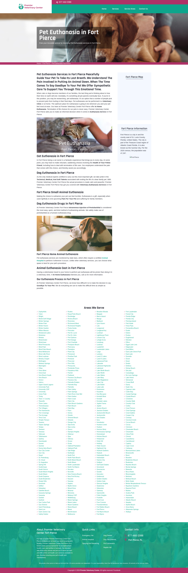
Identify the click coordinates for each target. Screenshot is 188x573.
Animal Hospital (88, 539)
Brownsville (130, 453)
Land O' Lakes (102, 356)
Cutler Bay (129, 392)
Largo (99, 352)
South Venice (43, 469)
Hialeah (99, 453)
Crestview (129, 399)
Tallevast (42, 434)
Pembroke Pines (73, 368)
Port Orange (72, 340)
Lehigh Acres (101, 340)
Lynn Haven (101, 323)
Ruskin (70, 311)
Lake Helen (130, 377)
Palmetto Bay (72, 384)
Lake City (100, 382)
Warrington (42, 366)
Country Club (130, 403)
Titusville (42, 401)
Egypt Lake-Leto (131, 344)
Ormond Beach (73, 417)
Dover (128, 359)
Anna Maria (130, 507)
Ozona (70, 413)
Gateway (100, 490)
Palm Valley (72, 389)
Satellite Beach (44, 490)
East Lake (129, 354)
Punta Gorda (72, 328)
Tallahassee (43, 436)
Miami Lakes (72, 502)
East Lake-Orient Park (133, 352)
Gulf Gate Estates (103, 465)
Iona (98, 420)
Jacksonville (101, 415)
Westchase (42, 342)
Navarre (70, 479)
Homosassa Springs (104, 432)
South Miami (43, 474)
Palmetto (71, 387)
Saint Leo (42, 509)
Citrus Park (129, 434)
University (42, 392)
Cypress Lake (130, 389)
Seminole (42, 483)
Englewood (130, 337)
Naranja (70, 481)
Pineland (71, 359)
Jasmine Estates (102, 410)
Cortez (128, 406)
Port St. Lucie (72, 333)
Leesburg (100, 342)
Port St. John (72, 335)
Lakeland (100, 368)
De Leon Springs (131, 375)
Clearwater (129, 432)
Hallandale (100, 457)
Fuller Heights (101, 495)
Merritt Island (72, 512)
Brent (127, 455)
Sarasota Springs (45, 493)
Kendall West (101, 396)
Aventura (129, 495)
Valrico (41, 382)
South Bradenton (44, 479)
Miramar (70, 490)
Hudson (99, 427)
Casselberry (130, 439)
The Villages (43, 408)
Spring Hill (42, 465)
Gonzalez (100, 474)
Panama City (72, 380)
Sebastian (42, 488)
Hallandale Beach (103, 455)
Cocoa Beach (130, 422)
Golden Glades (102, 479)
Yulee (41, 314)
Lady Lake (100, 387)
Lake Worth (101, 373)
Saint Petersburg (44, 507)
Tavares (41, 422)
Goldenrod (100, 476)
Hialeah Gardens (102, 450)
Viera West (42, 370)
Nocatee (71, 469)
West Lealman (44, 356)
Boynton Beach (131, 465)
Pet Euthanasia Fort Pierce (61, 63)
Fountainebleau (102, 505)
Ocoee (70, 441)
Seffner (41, 486)
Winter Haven (43, 326)
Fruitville (100, 497)
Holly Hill (100, 441)
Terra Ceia (42, 417)
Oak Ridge (71, 450)
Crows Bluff (130, 382)
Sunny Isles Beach (45, 448)
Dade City (129, 387)
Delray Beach (130, 368)
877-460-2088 (65, 2)
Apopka (128, 502)
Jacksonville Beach (103, 413)
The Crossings (44, 413)
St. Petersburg (43, 457)
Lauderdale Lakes (103, 349)
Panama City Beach (75, 377)
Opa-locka (71, 424)
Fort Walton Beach (103, 507)
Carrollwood (130, 441)
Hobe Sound (101, 446)
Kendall (99, 399)
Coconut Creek (131, 420)
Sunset (41, 443)
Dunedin (129, 356)
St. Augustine (43, 462)
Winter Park (43, 323)
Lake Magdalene (102, 380)
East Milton (129, 349)
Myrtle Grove (72, 486)
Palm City (71, 401)
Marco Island (101, 316)
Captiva (128, 443)
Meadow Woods (102, 311)
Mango (99, 319)
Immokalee (100, 422)
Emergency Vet (87, 535)
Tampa (41, 427)
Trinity (41, 396)
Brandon (129, 457)
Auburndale (130, 497)
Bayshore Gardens (132, 486)
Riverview (71, 321)
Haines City (101, 460)
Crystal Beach (131, 396)
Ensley (128, 335)
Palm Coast (72, 399)
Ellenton (129, 340)
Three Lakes (43, 403)
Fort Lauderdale (131, 311)
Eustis (128, 330)
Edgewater (129, 347)
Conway (129, 417)
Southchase (43, 467)
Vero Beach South (45, 375)
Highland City (101, 448)
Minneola (71, 493)
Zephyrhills (42, 311)
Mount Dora (72, 488)
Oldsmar (71, 434)
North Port (71, 455)
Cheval (128, 436)
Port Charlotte (72, 342)
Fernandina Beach (132, 328)
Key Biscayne (101, 394)
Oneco (70, 429)
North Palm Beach (74, 457)
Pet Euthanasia (109, 543)
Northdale (71, 453)
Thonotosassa (43, 406)
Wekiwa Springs (44, 363)
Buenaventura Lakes (133, 450)
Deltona (128, 366)
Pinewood (71, 354)
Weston (41, 337)
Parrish (70, 373)
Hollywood (100, 439)
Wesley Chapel (44, 359)
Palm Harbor (72, 396)
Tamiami (41, 429)
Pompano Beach (73, 344)
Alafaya (128, 512)
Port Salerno (72, 337)
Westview (42, 335)
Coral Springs (130, 410)
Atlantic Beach (131, 500)
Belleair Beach (131, 479)
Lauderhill (100, 347)
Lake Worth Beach (103, 370)
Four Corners (101, 502)
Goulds (99, 472)
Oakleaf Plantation (74, 446)
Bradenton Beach (132, 460)
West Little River (44, 354)
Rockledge (71, 316)
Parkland (71, 375)
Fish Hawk (129, 323)
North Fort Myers (73, 467)
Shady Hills (43, 481)
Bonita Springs (131, 467)
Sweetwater (43, 441)
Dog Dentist (107, 535)
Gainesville (100, 493)
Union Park (42, 394)
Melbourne (71, 514)
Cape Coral (130, 446)
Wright (41, 316)
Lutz (98, 326)
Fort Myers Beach (103, 512)
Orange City (72, 422)
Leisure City (101, 337)
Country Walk (130, 401)
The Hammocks (44, 410)
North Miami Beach (74, 460)
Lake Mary (100, 377)
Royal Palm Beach (74, 314)
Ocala (70, 443)
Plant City (71, 352)
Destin (128, 363)
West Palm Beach (45, 349)
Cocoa (128, 424)
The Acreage (43, 415)
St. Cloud (42, 460)
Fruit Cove (100, 500)
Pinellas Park (72, 356)
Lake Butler (101, 384)
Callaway (129, 448)
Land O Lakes (101, 359)
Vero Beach (43, 377)
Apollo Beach (130, 505)
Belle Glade (130, 481)
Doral (128, 361)
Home (39, 63)
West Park (42, 347)
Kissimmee (100, 389)
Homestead (101, 434)
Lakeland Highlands (104, 366)
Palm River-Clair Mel (75, 394)
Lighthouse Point (102, 335)
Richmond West (73, 323)
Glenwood (129, 380)
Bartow (128, 490)
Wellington (42, 361)
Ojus (69, 436)
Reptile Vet (107, 547)
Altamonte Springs (132, 509)
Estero (128, 333)
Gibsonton (100, 488)
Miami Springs (73, 500)
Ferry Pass (129, 326)
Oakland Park (72, 448)
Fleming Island (131, 321)
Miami (70, 509)
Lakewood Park (102, 361)
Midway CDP (72, 495)
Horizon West (101, 429)
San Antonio (43, 505)
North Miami (72, 462)
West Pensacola (44, 344)
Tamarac (42, 432)
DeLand (128, 370)
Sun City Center (44, 450)
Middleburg (71, 497)
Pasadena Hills (73, 370)
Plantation (71, 349)
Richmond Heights (74, 326)
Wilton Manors (44, 330)
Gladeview (100, 486)
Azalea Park (130, 493)
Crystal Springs (131, 394)
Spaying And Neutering (90, 543)
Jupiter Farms (101, 403)
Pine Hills (71, 363)
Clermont (129, 427)
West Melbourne (44, 352)
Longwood (100, 328)
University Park (44, 387)
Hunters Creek (102, 424)
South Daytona (44, 476)
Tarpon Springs (44, 424)
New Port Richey (73, 476)
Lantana (99, 354)
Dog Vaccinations (109, 539)
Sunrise (41, 446)
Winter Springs (44, 321)
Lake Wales (101, 375)
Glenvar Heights (102, 483)
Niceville (71, 472)
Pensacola (71, 366)
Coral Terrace (130, 408)
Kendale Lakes (102, 401)
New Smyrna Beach (75, 474)
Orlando (70, 420)
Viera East (42, 373)
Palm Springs (72, 392)
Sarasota (42, 495)
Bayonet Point (131, 488)
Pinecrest (71, 361)
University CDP (44, 389)
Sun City (42, 453)
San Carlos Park (44, 502)
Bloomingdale (130, 474)
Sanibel (41, 497)
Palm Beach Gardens (75, 403)
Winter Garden (44, 328)
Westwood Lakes (45, 333)
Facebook (116, 570)
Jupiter (99, 406)
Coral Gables (130, 413)
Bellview (129, 476)
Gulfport (99, 462)
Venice (41, 380)
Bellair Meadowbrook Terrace (136, 483)
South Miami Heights (46, 472)
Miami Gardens (73, 505)
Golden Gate (101, 481)
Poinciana (71, 347)
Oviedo (70, 415)
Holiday (99, 443)
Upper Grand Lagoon (46, 384)
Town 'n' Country (44, 399)
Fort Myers (100, 514)
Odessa (70, 439)
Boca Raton (130, 472)
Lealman (100, 344)
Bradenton (129, 462)
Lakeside (100, 363)
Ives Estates (101, 417)
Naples (70, 483)
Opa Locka (71, 427)
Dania (128, 384)
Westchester (43, 340)
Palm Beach (72, 406)
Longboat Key (101, 330)
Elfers (128, 342)
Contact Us (143, 9)
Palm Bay (71, 408)
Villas (40, 368)
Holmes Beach (102, 436)
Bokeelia (129, 469)
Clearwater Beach (132, 429)
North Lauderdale (74, 465)
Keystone (100, 392)
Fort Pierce (46, 63)
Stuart (41, 455)
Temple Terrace (44, 420)
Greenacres (101, 469)
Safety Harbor (43, 514)
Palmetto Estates (73, 382)
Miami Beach (72, 507)
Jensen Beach (102, 408)
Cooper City (130, 415)
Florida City (130, 319)
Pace (69, 410)
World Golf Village (45, 319)
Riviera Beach (73, 319)
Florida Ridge (130, 316)
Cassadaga (130, 373)
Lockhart (100, 333)
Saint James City (44, 512)
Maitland (100, 321)
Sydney (41, 439)
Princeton (71, 330)
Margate (99, 314)
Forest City (129, 314)
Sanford (41, 500)
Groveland (100, 467)
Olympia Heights (73, 432)
